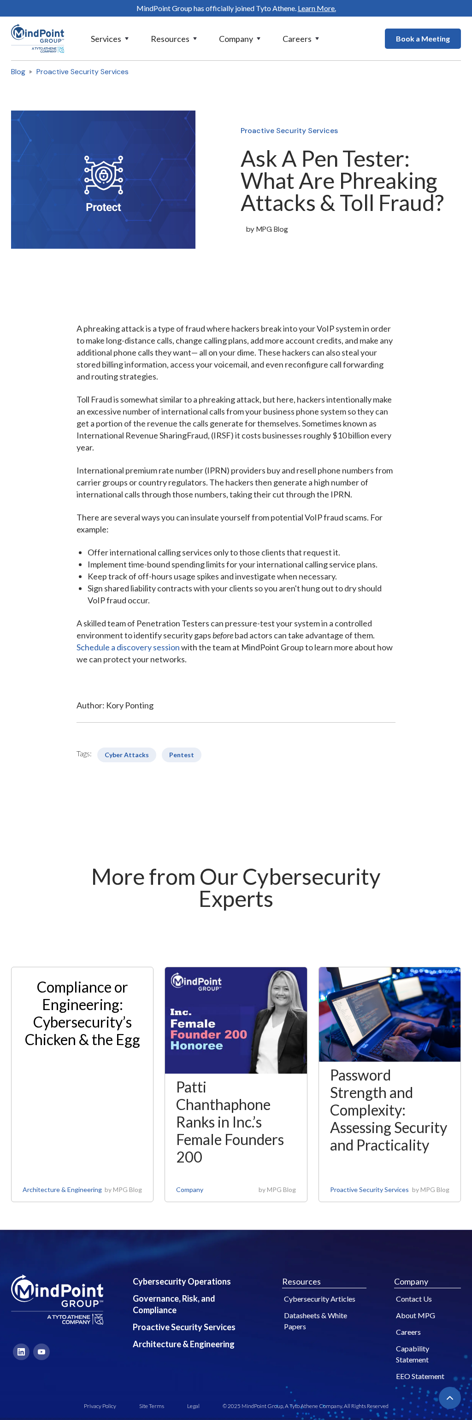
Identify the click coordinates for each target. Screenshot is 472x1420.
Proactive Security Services (82, 71)
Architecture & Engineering (62, 1189)
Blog (18, 71)
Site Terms (151, 1405)
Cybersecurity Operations (182, 1281)
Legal (193, 1405)
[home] (37, 38)
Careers (408, 1331)
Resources (301, 1281)
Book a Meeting (423, 38)
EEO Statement (420, 1376)
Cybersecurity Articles (319, 1298)
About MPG (415, 1315)
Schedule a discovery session (128, 647)
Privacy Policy (100, 1405)
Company (189, 1189)
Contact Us (414, 1298)
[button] (110, 38)
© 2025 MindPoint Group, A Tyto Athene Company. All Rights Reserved (306, 1405)
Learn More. (317, 8)
